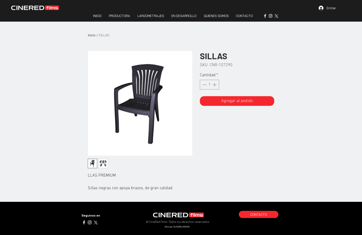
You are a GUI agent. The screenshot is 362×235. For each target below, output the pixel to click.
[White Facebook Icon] (265, 15)
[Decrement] (204, 84)
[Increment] (214, 84)
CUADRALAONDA (181, 226)
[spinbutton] (209, 84)
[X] (276, 15)
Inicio (92, 35)
